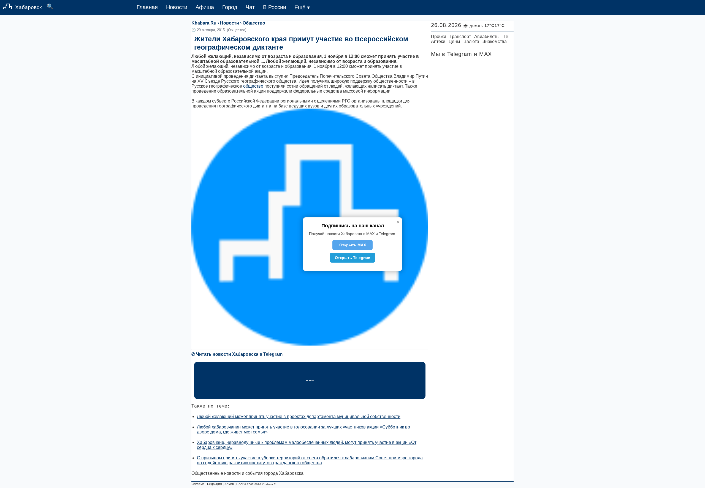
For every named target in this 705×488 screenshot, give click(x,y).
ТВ (506, 36)
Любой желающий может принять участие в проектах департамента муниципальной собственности (298, 416)
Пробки (438, 36)
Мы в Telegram (451, 54)
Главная (147, 7)
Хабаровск (28, 7)
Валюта (471, 41)
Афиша (205, 7)
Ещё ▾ (302, 7)
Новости (176, 7)
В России (274, 7)
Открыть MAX (352, 245)
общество (253, 86)
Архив (229, 484)
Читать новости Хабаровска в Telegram (239, 354)
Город (229, 7)
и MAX (483, 54)
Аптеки (438, 41)
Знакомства (494, 41)
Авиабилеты (487, 36)
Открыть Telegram (352, 257)
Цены (454, 41)
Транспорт (460, 36)
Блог (239, 484)
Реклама (198, 484)
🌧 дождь (484, 25)
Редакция (214, 484)
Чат (250, 7)
